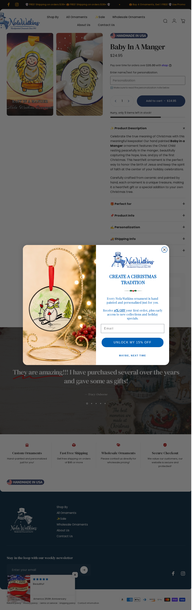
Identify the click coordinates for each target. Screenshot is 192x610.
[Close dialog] (163, 250)
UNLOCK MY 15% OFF (131, 342)
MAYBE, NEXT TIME (131, 355)
